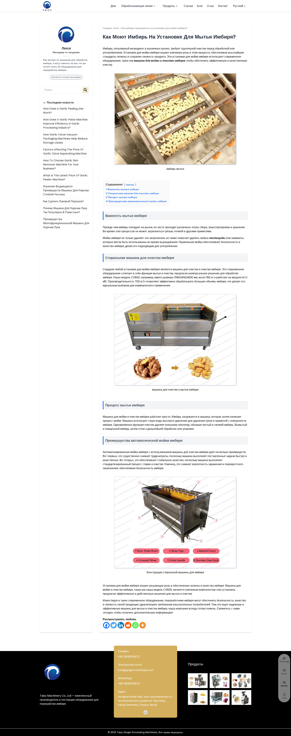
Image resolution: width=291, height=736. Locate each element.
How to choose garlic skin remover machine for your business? (61, 164)
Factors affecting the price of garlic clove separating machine (65, 151)
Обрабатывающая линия (137, 6)
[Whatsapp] (135, 625)
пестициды (217, 238)
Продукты (169, 6)
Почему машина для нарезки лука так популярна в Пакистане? (65, 210)
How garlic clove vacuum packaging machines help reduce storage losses (65, 139)
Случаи (188, 6)
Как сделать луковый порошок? (63, 201)
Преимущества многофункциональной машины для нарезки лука (66, 223)
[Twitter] (113, 625)
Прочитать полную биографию (66, 77)
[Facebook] (106, 625)
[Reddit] (128, 625)
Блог (200, 6)
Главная (107, 28)
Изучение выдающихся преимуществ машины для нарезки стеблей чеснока (66, 190)
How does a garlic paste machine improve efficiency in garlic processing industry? (65, 124)
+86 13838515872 (129, 657)
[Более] (142, 625)
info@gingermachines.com (135, 670)
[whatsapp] (145, 712)
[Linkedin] (121, 625)
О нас (210, 6)
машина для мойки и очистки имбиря (159, 61)
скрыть (130, 184)
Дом (113, 6)
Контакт (223, 6)
